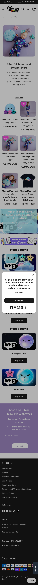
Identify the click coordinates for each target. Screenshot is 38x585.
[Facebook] (11, 307)
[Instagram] (18, 307)
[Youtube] (15, 307)
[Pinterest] (22, 307)
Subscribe (19, 300)
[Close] (33, 275)
